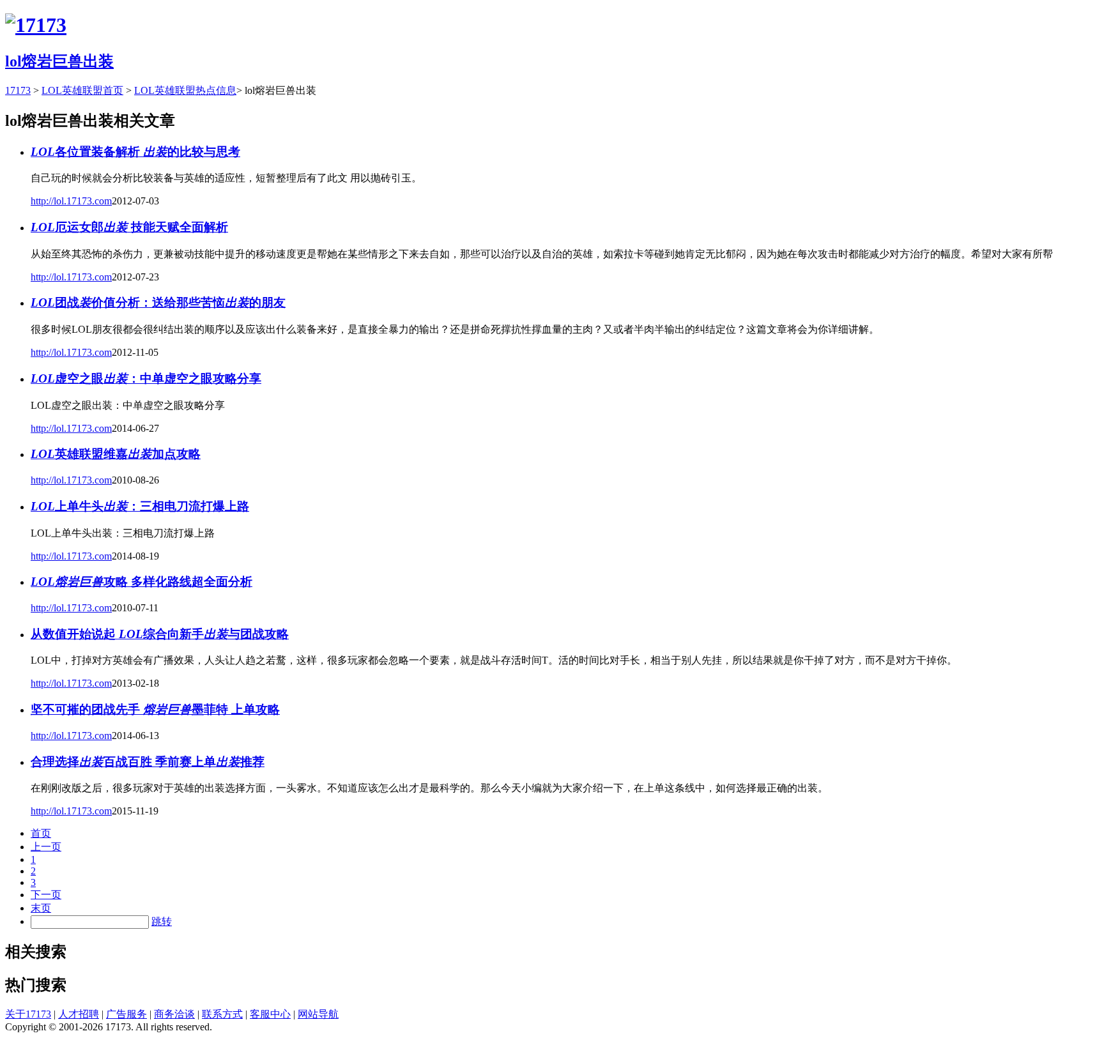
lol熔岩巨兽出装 (59, 61)
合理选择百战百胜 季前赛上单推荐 (147, 761)
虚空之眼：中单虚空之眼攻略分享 (146, 378)
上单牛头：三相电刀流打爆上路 (140, 506)
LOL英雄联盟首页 (82, 90)
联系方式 (222, 1014)
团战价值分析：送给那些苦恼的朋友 (158, 302)
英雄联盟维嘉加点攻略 (116, 454)
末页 (41, 908)
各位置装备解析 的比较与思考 (135, 151)
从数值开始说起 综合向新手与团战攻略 (160, 634)
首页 (41, 833)
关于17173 (28, 1014)
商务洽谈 (174, 1014)
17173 (18, 90)
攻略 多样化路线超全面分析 (141, 581)
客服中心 (270, 1014)
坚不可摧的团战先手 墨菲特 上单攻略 (155, 709)
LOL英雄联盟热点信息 (185, 90)
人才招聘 (78, 1014)
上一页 (46, 846)
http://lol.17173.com (71, 200)
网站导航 (318, 1014)
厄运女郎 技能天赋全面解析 (129, 227)
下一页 (46, 894)
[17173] (35, 24)
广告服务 (126, 1014)
